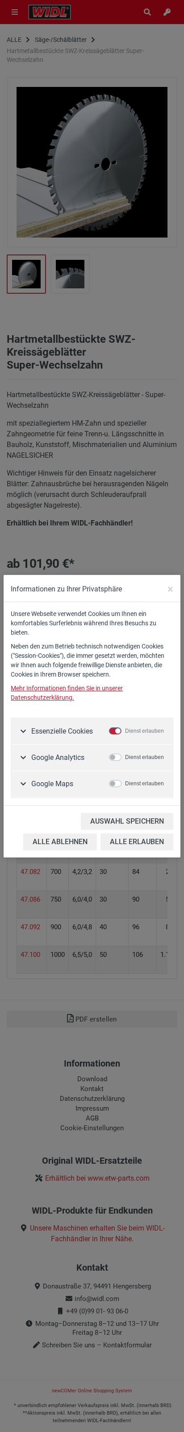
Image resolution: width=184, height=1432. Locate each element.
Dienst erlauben (144, 731)
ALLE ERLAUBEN (137, 841)
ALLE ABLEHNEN (60, 841)
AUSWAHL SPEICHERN (127, 821)
